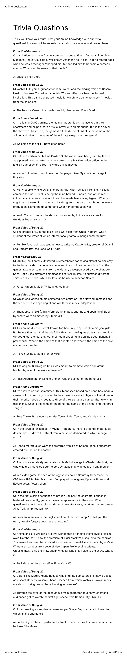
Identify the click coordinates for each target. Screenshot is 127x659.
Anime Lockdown (16, 6)
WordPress (115, 652)
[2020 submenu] (121, 6)
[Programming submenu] (71, 6)
